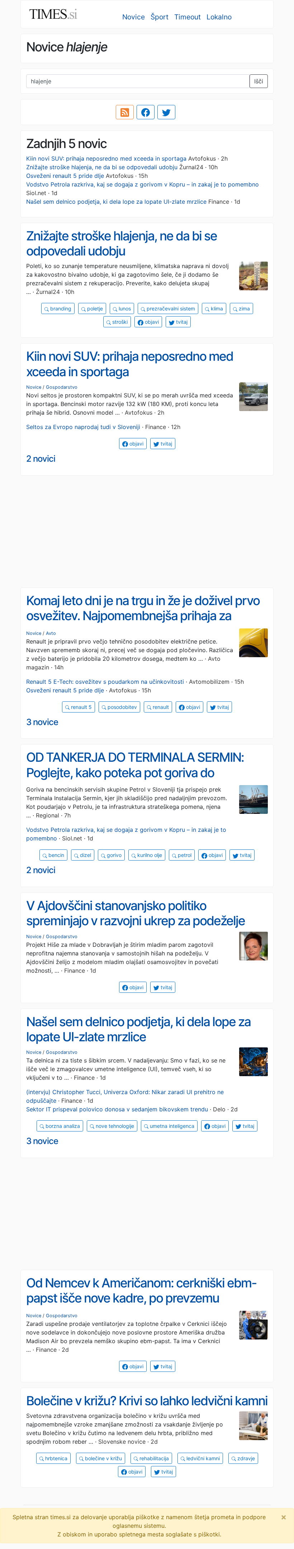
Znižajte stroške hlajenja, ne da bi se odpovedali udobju (101, 167)
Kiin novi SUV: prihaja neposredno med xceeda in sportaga (106, 158)
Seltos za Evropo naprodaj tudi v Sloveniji (83, 426)
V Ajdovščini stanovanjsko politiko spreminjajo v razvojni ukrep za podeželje (135, 913)
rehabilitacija (153, 1458)
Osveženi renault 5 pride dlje (65, 175)
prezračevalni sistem (170, 308)
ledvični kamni (202, 1458)
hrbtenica (55, 1458)
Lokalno (219, 17)
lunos (124, 308)
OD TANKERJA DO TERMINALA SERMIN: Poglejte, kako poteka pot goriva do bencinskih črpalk (135, 772)
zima (243, 308)
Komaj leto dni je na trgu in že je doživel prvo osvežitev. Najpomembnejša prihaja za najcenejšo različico (143, 615)
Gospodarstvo (61, 387)
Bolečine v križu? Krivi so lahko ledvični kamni (146, 1401)
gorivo (113, 855)
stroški (119, 322)
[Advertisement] (147, 531)
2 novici (40, 458)
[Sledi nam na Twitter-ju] (166, 112)
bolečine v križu (103, 1458)
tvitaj (181, 322)
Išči (258, 81)
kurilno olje (149, 855)
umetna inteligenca (171, 1126)
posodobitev (121, 707)
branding (60, 308)
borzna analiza (62, 1126)
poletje (94, 308)
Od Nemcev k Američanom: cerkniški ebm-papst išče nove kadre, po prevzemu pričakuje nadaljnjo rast (141, 1298)
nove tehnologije (114, 1126)
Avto (51, 633)
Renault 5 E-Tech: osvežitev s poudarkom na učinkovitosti (105, 681)
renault (160, 707)
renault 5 (81, 707)
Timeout (187, 17)
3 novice (42, 722)
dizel (85, 855)
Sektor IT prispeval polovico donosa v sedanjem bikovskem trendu (117, 1109)
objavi (151, 322)
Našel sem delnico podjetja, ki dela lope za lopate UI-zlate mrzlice (116, 201)
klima (216, 308)
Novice (133, 17)
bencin (55, 855)
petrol (183, 855)
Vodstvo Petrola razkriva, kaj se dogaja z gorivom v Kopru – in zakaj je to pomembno (142, 184)
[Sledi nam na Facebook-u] (146, 112)
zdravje (245, 1458)
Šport (160, 17)
